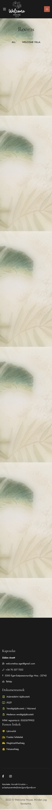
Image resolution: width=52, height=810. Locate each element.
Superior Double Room (20, 574)
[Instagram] (10, 776)
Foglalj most (47, 9)
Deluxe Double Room (19, 254)
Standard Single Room (19, 438)
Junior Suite (11, 174)
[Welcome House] (20, 9)
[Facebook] (3, 776)
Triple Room (12, 306)
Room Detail (10, 120)
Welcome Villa (13, 96)
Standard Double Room (20, 493)
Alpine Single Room (18, 387)
